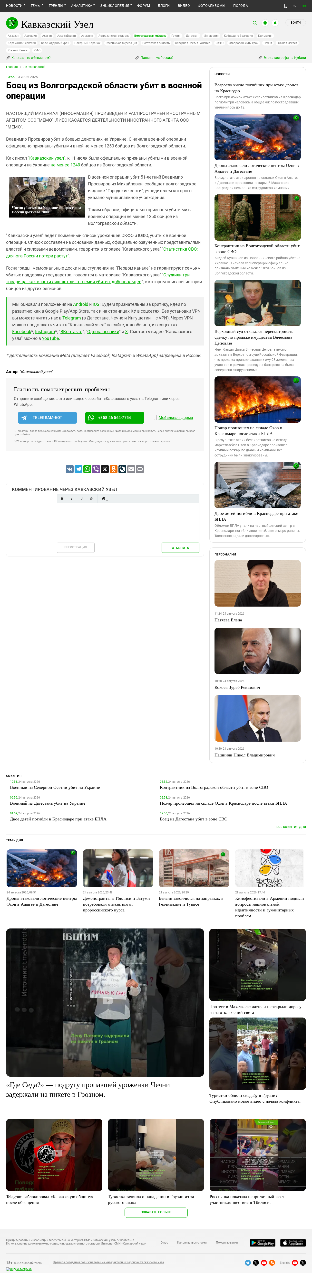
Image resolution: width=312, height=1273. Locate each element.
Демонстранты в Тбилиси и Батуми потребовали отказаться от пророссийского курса (116, 904)
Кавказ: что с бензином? (31, 58)
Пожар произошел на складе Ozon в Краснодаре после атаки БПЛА (248, 430)
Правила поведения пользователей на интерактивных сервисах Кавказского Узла (108, 1262)
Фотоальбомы (211, 6)
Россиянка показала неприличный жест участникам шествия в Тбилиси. (247, 1199)
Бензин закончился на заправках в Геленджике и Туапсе (191, 901)
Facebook (21, 331)
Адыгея (47, 35)
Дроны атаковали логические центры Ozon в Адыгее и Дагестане (256, 168)
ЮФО (37, 50)
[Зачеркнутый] (91, 498)
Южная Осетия (287, 43)
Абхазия (13, 35)
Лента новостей (34, 67)
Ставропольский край (243, 43)
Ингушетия (211, 35)
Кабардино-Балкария (238, 35)
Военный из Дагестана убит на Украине (47, 803)
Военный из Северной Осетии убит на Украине (55, 787)
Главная (12, 67)
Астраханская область (113, 35)
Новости (14, 6)
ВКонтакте (71, 331)
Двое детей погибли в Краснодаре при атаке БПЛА (256, 516)
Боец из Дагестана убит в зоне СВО (193, 819)
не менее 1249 (65, 164)
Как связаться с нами (191, 1242)
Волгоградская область (150, 35)
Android (80, 304)
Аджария (30, 35)
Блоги (164, 6)
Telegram (71, 317)
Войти (296, 22)
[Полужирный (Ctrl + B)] (62, 498)
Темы (36, 6)
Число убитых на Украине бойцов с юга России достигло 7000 (46, 210)
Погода (240, 6)
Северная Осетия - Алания (192, 43)
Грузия (176, 35)
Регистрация (75, 547)
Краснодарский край (55, 43)
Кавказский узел (46, 158)
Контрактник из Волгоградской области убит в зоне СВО (257, 248)
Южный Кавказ (18, 50)
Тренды (56, 6)
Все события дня (291, 827)
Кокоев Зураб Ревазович (237, 687)
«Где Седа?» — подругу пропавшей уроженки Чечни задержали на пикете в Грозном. (88, 1089)
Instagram (45, 331)
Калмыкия (265, 35)
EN (304, 5)
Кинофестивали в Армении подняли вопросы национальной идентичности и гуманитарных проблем (269, 906)
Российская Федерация (121, 43)
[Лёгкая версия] (286, 6)
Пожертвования (227, 1242)
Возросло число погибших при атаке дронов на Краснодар (256, 87)
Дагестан (192, 35)
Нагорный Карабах (87, 43)
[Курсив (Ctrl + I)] (72, 498)
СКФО (220, 43)
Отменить (180, 548)
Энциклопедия (114, 6)
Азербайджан (66, 35)
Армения (87, 35)
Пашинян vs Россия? (157, 58)
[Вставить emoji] (103, 498)
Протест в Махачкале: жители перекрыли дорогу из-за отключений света (255, 1009)
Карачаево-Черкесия (22, 43)
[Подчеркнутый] (81, 498)
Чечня (268, 43)
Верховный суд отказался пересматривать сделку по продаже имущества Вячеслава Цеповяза (253, 337)
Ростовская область (156, 43)
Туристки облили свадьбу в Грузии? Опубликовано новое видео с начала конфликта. (255, 1098)
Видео (184, 6)
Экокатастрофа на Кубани (284, 58)
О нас (164, 1242)
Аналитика (81, 6)
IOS (96, 304)
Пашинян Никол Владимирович (244, 755)
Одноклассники (103, 331)
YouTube (50, 338)
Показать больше (156, 1212)
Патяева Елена (228, 620)
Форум (143, 6)
